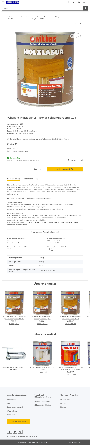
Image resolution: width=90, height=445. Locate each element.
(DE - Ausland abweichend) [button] (31, 160)
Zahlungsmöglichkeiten (42, 405)
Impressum (11, 415)
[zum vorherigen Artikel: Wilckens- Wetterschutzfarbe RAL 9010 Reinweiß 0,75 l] (76, 23)
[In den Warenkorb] (9, 30)
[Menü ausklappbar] (3, 1)
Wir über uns (65, 399)
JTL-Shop (78, 442)
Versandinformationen (42, 401)
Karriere (63, 403)
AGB (8, 403)
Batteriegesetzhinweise (15, 407)
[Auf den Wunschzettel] (78, 35)
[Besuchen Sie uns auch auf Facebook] (9, 432)
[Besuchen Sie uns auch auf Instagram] (20, 432)
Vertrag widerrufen (19, 421)
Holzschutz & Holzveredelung (26, 131)
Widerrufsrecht (12, 411)
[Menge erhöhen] (40, 169)
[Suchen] (85, 8)
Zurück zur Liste (14, 17)
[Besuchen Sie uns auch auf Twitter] (15, 432)
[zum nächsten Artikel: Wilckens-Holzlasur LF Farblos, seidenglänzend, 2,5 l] (80, 23)
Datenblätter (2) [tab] (30, 179)
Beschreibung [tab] (13, 179)
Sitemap (63, 407)
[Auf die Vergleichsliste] (72, 35)
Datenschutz (11, 399)
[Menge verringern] (9, 169)
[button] (68, 2)
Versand (25, 151)
